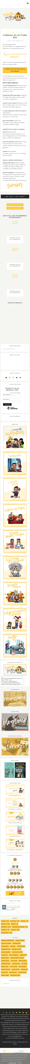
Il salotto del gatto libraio (13, 905)
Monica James (5, 975)
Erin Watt (13, 946)
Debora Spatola (5, 949)
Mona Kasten (5, 946)
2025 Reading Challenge (11, 903)
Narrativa (4, 926)
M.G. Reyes (24, 963)
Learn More (12, 1063)
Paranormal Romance (18, 926)
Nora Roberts (22, 966)
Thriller (13, 929)
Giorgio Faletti (5, 969)
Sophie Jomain (21, 946)
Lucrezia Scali (16, 963)
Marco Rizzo (5, 966)
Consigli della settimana (15, 32)
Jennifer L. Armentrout (7, 940)
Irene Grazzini (5, 960)
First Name (6, 399)
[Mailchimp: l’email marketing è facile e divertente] (12, 409)
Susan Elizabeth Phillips (17, 957)
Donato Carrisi (20, 940)
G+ (14, 196)
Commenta (22, 196)
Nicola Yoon (13, 966)
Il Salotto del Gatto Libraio (12, 1051)
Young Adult (5, 932)
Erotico (23, 921)
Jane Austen (24, 969)
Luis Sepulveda (22, 972)
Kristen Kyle (23, 954)
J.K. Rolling (4, 954)
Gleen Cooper (15, 969)
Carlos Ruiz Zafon (17, 952)
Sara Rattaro (5, 957)
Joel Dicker (14, 960)
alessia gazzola (6, 952)
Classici (3, 921)
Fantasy (3, 923)
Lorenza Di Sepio (6, 963)
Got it (20, 1063)
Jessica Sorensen (13, 954)
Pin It (17, 196)
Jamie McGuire (16, 943)
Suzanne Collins (16, 949)
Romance (3, 929)
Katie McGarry (23, 960)
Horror (13, 923)
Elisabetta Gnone (6, 943)
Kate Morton (13, 972)
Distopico (13, 921)
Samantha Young (15, 975)
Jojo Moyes (4, 972)
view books (18, 912)
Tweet (7, 196)
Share (11, 196)
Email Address (7, 394)
